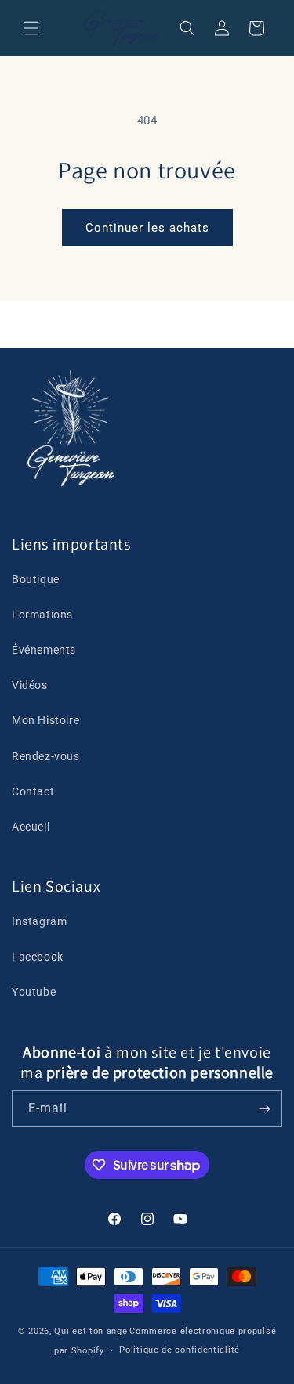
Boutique (36, 579)
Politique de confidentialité (179, 1350)
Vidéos (30, 685)
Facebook (38, 956)
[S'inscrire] (264, 1108)
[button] (31, 28)
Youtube (34, 992)
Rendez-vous (46, 756)
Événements (44, 649)
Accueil (30, 826)
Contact (33, 791)
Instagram (39, 921)
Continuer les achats (147, 228)
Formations (42, 614)
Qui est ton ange (90, 1331)
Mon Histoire (45, 720)
